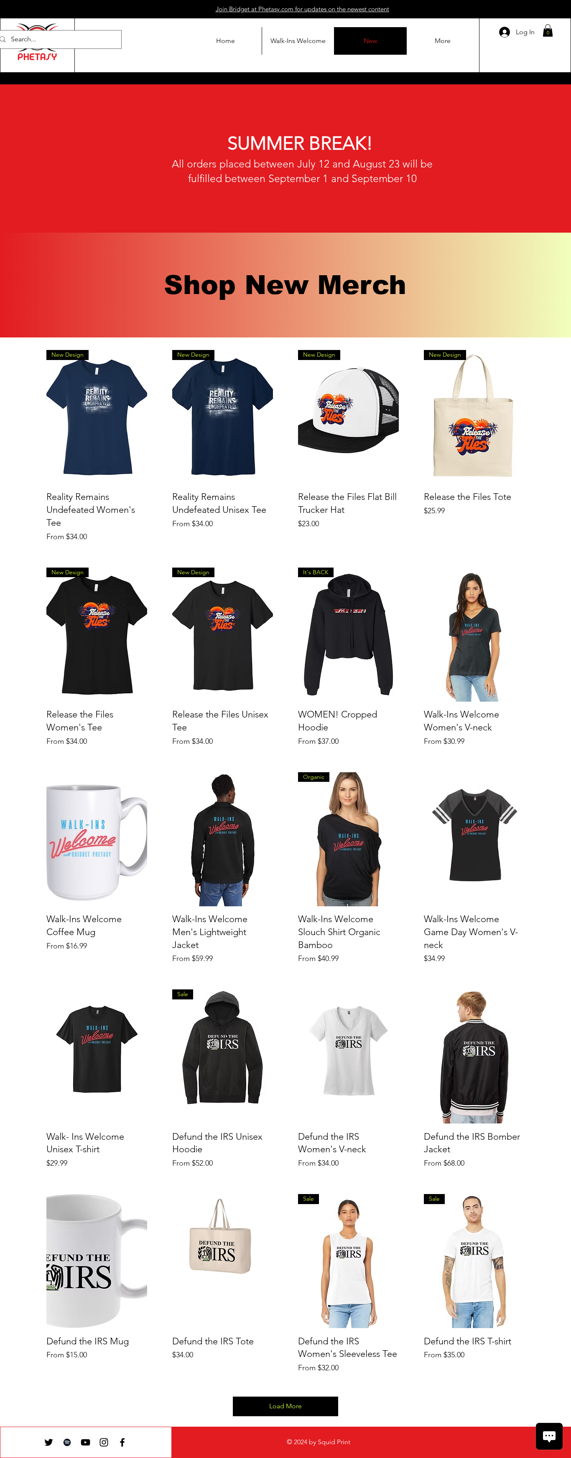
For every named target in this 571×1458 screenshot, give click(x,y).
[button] (548, 30)
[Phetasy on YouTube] (85, 1442)
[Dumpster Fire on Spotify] (67, 1442)
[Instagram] (104, 1442)
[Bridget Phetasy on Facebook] (122, 1442)
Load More (285, 1406)
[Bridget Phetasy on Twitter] (48, 1442)
